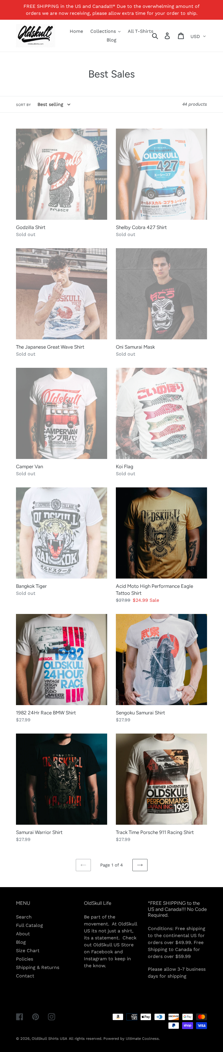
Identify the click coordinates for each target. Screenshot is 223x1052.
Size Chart (27, 950)
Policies (24, 959)
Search (24, 917)
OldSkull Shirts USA (49, 1038)
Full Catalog (29, 925)
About (23, 933)
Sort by (23, 105)
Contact (25, 976)
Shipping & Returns (37, 967)
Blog (21, 942)
